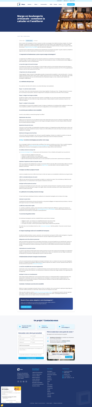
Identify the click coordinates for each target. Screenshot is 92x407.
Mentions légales (49, 403)
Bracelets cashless (36, 385)
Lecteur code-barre (36, 379)
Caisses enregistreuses (36, 374)
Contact (60, 4)
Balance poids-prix (36, 377)
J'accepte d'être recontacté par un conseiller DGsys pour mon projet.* (30, 354)
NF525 (51, 4)
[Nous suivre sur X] (21, 381)
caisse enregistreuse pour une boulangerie (46, 209)
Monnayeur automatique (37, 382)
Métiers (35, 4)
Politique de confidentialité (58, 403)
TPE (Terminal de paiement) (37, 384)
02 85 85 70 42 (67, 374)
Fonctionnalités (44, 4)
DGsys (21, 140)
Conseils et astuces (27, 36)
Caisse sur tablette (36, 375)
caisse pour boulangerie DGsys (26, 152)
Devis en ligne (71, 4)
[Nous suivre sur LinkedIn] (24, 381)
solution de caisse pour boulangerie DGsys (43, 292)
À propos (55, 4)
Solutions (29, 4)
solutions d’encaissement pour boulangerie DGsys (39, 145)
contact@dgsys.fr (67, 376)
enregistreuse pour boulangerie (30, 47)
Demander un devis (26, 306)
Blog (21, 36)
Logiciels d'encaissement (37, 372)
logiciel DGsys (45, 165)
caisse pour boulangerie (46, 226)
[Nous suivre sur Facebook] (18, 381)
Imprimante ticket (35, 380)
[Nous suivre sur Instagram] (26, 381)
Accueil (18, 36)
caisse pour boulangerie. (38, 263)
